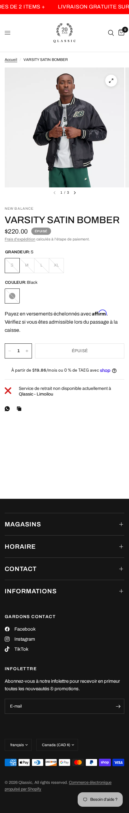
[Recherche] (111, 33)
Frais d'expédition (20, 239)
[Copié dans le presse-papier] (20, 408)
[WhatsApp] (8, 408)
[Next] (75, 192)
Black (12, 296)
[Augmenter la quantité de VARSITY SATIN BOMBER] (27, 351)
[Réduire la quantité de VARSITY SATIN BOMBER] (9, 351)
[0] (120, 33)
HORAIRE (20, 546)
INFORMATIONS (31, 591)
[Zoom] (111, 81)
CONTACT (21, 568)
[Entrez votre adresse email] (118, 706)
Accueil (11, 59)
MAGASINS (23, 524)
